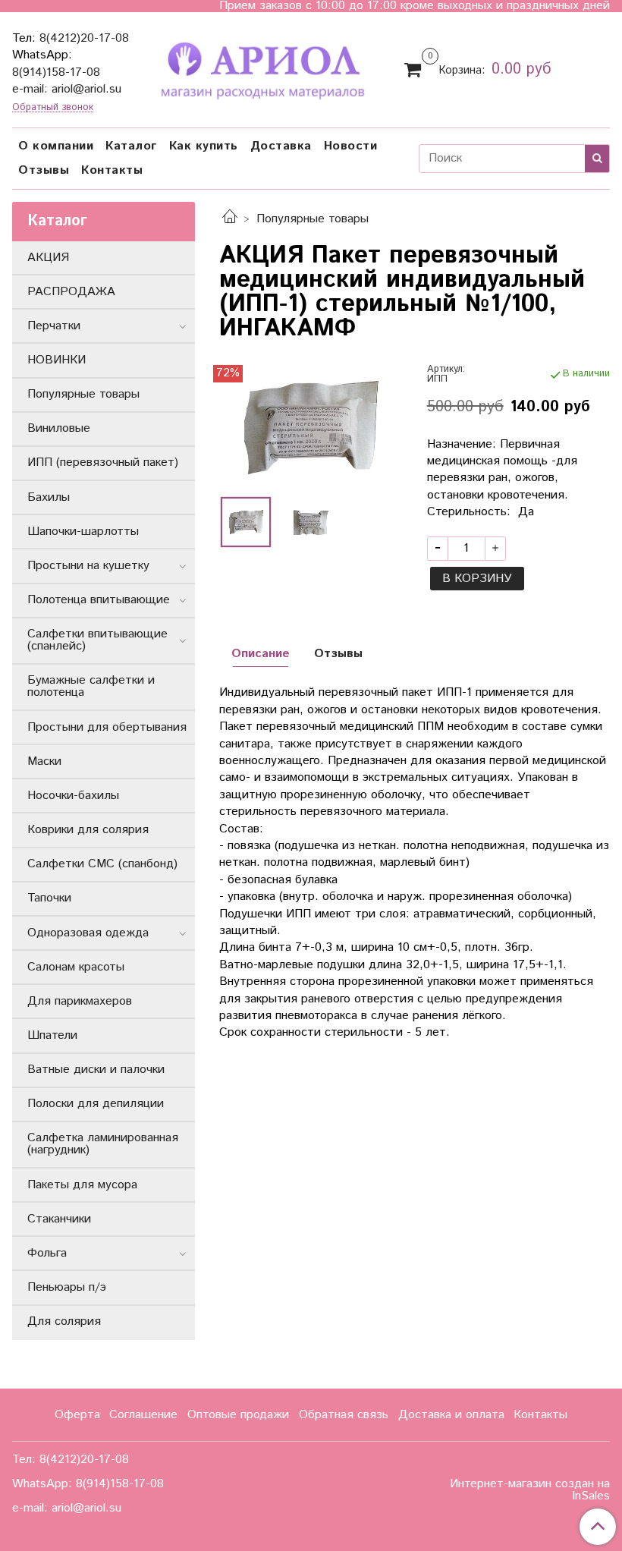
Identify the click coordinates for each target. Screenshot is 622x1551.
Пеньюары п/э (66, 1287)
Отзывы (43, 170)
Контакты (112, 170)
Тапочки (49, 898)
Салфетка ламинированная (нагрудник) (102, 1144)
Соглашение (143, 1415)
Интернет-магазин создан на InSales (530, 1490)
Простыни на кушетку (88, 565)
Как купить (203, 146)
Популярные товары (312, 219)
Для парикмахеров (79, 1001)
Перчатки (53, 326)
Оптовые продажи (238, 1415)
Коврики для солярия (88, 829)
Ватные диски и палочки (96, 1069)
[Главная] (229, 219)
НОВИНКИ (56, 360)
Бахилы (48, 497)
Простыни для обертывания (107, 727)
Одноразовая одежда (88, 933)
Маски (44, 761)
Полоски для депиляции (95, 1103)
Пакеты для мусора (82, 1185)
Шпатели (52, 1035)
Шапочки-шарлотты (83, 531)
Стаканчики (59, 1219)
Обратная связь (343, 1415)
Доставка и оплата (451, 1415)
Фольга (47, 1253)
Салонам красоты (75, 967)
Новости (351, 146)
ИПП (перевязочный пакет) (102, 462)
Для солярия (64, 1321)
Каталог (131, 146)
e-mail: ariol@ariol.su (66, 89)
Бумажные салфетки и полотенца (91, 686)
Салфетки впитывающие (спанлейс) (97, 640)
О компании (55, 146)
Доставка (281, 146)
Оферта (77, 1415)
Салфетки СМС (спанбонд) (102, 864)
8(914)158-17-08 (56, 72)
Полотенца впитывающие (98, 600)
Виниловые (58, 428)
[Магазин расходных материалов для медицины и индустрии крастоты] (261, 68)
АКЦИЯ (48, 257)
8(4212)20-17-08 (84, 38)
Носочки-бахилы (73, 795)
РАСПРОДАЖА (71, 291)
